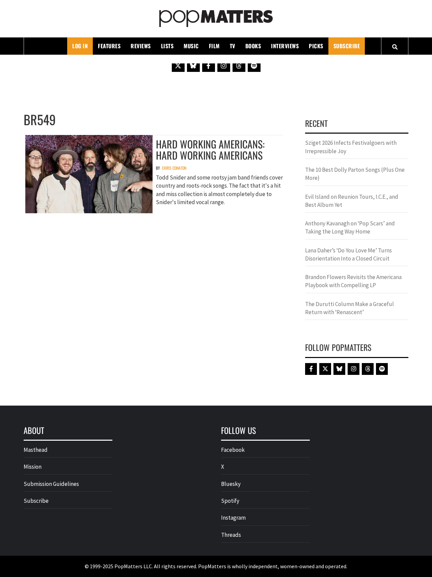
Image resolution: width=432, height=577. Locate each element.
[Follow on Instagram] (223, 65)
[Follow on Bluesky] (193, 65)
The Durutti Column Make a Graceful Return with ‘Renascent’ (349, 308)
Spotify (230, 500)
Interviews (285, 46)
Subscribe (346, 46)
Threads (231, 535)
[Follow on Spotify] (254, 65)
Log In (80, 46)
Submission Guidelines (51, 484)
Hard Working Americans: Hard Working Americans (210, 149)
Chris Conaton (174, 168)
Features (109, 46)
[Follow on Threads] (239, 65)
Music (191, 46)
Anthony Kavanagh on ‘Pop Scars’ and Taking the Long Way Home (350, 227)
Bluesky (231, 484)
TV (232, 46)
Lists (167, 46)
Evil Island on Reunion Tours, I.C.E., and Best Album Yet (351, 201)
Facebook (233, 450)
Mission (33, 466)
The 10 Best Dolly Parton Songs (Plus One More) (355, 174)
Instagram (233, 517)
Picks (316, 46)
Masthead (36, 450)
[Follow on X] (178, 65)
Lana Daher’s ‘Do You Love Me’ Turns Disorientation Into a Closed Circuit (348, 254)
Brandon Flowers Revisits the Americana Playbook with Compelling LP (353, 281)
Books (253, 46)
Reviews (141, 46)
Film (214, 46)
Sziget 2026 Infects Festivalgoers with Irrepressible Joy (351, 147)
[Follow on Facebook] (208, 65)
